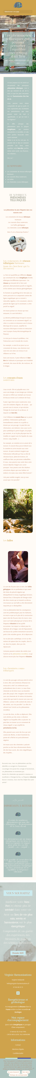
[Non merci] (33, 1068)
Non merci (25, 1072)
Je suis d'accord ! (13, 1072)
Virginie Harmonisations (17, 60)
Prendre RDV (18, 953)
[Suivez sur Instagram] (18, 993)
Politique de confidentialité (18, 1075)
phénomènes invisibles (20, 654)
